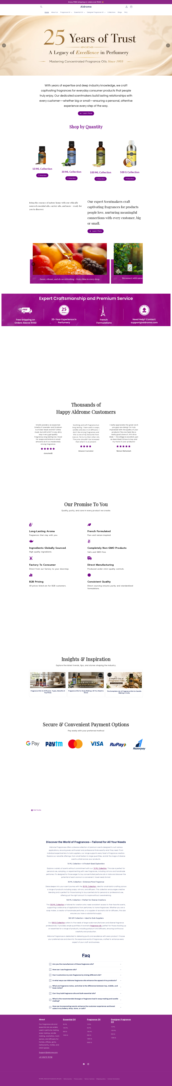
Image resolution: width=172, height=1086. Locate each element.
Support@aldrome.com (48, 1053)
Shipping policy (101, 1079)
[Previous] (4, 45)
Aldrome (46, 1078)
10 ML (89, 1024)
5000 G (89, 1042)
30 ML (65, 1024)
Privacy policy (78, 1079)
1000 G (65, 1035)
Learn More (87, 113)
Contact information (114, 1079)
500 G (65, 1031)
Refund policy (68, 1079)
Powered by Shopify (55, 1078)
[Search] (41, 6)
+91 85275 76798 (45, 1057)
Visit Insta (37, 810)
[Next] (168, 45)
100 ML (65, 1028)
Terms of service (89, 1079)
